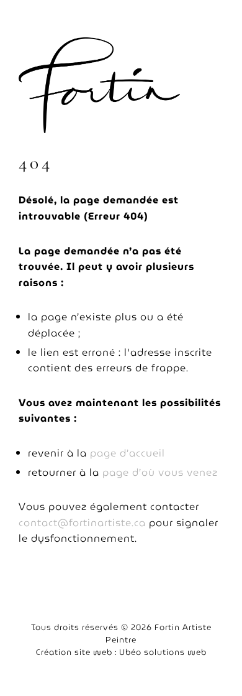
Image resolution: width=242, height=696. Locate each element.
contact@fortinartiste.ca (82, 523)
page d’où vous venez (160, 472)
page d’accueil (127, 453)
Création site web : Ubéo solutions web (121, 652)
